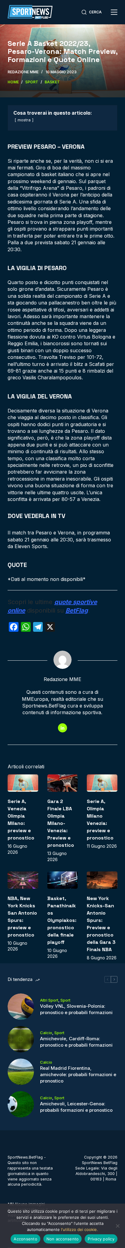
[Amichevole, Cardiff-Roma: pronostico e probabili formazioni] (21, 1039)
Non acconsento (62, 1238)
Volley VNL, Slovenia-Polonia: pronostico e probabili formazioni (76, 1009)
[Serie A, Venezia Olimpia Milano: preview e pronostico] (23, 783)
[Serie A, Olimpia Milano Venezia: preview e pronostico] (102, 783)
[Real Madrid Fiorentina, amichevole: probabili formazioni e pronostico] (21, 1072)
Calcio (46, 1032)
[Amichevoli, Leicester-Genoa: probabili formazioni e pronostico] (21, 1104)
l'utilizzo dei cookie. (79, 1229)
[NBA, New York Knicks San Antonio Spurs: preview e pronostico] (23, 880)
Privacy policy (101, 1238)
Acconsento (25, 1238)
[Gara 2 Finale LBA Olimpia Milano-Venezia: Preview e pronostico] (62, 783)
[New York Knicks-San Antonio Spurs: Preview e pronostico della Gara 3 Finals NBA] (102, 880)
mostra (24, 120)
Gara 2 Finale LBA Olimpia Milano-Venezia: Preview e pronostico (60, 823)
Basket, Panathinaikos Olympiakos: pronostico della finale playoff (61, 920)
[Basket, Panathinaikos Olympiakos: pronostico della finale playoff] (62, 880)
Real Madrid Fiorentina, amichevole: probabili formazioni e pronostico (78, 1074)
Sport (65, 1000)
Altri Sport (49, 1000)
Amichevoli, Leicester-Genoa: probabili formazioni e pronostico (76, 1107)
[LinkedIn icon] (62, 727)
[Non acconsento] (117, 1226)
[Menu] (114, 12)
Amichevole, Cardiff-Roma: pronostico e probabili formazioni (76, 1042)
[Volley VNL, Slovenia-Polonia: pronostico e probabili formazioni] (21, 1006)
